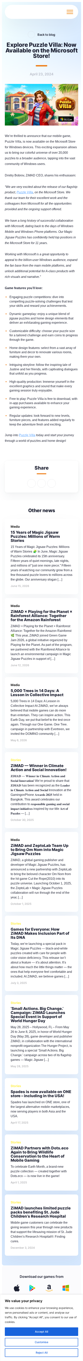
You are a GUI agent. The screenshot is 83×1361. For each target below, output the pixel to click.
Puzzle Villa (27, 435)
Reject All (41, 1352)
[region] (41, 1328)
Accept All (41, 1331)
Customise (41, 1342)
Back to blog (46, 35)
